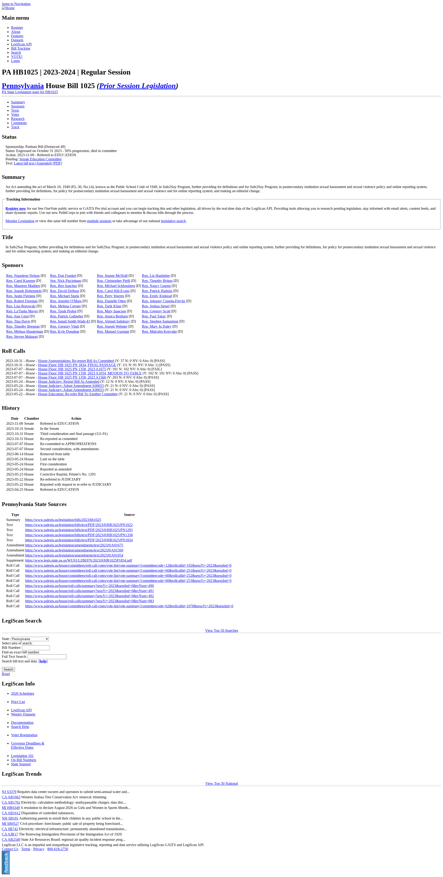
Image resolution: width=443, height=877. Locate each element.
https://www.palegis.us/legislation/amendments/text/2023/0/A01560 (74, 550)
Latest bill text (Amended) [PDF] (38, 163)
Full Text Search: (15, 656)
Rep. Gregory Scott (156, 311)
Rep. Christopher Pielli (113, 281)
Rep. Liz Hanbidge (156, 276)
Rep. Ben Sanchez (63, 286)
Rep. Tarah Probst (63, 311)
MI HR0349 (11, 808)
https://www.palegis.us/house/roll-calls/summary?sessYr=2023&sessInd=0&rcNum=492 (89, 596)
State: (6, 639)
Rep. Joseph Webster (112, 326)
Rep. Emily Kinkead (157, 296)
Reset (6, 674)
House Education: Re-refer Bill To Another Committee (78, 394)
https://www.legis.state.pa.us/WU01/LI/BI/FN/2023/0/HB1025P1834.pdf (78, 560)
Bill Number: (12, 648)
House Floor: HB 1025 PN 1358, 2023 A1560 (72, 377)
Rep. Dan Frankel (63, 276)
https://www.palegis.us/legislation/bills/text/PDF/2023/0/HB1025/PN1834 (79, 540)
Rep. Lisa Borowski (21, 306)
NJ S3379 (9, 792)
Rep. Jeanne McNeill (112, 276)
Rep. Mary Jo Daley (156, 326)
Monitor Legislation (20, 221)
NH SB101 (10, 818)
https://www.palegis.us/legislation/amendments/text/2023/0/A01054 (74, 555)
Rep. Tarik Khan (109, 306)
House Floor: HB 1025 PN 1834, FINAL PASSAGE (77, 365)
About (15, 32)
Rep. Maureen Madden (23, 286)
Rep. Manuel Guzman (113, 331)
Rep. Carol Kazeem (20, 281)
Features (17, 36)
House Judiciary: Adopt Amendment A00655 (71, 386)
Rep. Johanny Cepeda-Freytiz (163, 301)
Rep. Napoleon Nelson (23, 276)
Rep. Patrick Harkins (157, 291)
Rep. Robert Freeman (22, 301)
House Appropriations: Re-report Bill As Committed (76, 361)
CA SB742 (10, 829)
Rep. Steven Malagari (22, 336)
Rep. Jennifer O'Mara (65, 301)
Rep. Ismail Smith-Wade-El (70, 321)
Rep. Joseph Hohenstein (24, 291)
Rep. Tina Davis (18, 321)
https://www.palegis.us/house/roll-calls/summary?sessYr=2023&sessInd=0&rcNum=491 (89, 591)
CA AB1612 (11, 813)
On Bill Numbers (23, 760)
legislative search (173, 221)
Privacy (38, 849)
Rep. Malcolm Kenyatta (159, 331)
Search (16, 52)
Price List (18, 702)
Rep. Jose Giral (17, 316)
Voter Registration (24, 735)
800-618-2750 (57, 849)
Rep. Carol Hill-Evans (113, 291)
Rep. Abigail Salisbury (113, 321)
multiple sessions (99, 221)
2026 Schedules (22, 693)
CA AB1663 (11, 797)
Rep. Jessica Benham (112, 316)
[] (43, 661)
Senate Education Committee (40, 159)
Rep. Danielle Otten (111, 301)
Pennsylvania (23, 85)
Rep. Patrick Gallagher (66, 316)
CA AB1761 (11, 802)
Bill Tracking (20, 48)
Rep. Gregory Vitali (64, 326)
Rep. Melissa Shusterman (24, 331)
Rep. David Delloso (64, 291)
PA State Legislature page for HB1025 (30, 92)
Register (17, 28)
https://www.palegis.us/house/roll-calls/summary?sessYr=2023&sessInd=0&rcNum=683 (89, 601)
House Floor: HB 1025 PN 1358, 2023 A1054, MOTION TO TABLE (90, 373)
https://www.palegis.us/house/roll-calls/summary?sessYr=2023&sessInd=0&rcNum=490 (89, 586)
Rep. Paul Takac (154, 316)
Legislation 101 (22, 756)
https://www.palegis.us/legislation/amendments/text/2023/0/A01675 (74, 545)
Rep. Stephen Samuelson (160, 321)
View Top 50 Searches (221, 630)
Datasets (17, 40)
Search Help (20, 727)
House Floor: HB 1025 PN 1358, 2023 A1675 (72, 369)
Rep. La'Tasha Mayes (22, 311)
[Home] (8, 8)
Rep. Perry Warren (110, 296)
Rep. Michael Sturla (64, 296)
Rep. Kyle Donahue (64, 331)
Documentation (22, 722)
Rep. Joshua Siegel (156, 306)
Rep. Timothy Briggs (157, 281)
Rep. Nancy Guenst (156, 286)
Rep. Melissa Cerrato (65, 306)
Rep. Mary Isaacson (111, 311)
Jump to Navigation (16, 4)
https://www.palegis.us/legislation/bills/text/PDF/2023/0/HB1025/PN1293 (79, 530)
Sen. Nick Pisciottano (65, 281)
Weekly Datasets (23, 714)
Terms (25, 849)
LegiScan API (21, 44)
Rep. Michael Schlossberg (116, 286)
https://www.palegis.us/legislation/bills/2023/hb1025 (63, 520)
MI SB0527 (10, 824)
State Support (21, 764)
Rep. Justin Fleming (20, 296)
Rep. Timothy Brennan (23, 326)
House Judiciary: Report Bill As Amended (68, 381)
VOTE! (16, 57)
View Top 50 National (221, 783)
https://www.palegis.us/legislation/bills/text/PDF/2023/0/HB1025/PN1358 (79, 535)
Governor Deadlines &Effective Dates (27, 745)
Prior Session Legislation (137, 85)
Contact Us (10, 849)
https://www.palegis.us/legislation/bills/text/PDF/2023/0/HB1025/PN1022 (79, 525)
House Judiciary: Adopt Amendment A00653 (71, 390)
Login (15, 61)
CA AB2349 (11, 839)
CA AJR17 (10, 834)
